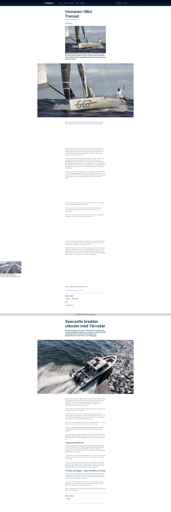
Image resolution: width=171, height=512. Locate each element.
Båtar (61, 3)
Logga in (119, 3)
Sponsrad (68, 498)
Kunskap (72, 3)
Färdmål (66, 3)
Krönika (68, 298)
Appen (77, 3)
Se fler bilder (68, 290)
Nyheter (82, 3)
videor (75, 290)
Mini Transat (74, 298)
